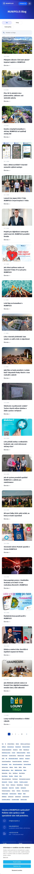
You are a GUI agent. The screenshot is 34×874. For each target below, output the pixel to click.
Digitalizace (26, 749)
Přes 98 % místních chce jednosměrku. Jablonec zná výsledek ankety (13, 95)
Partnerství (4, 782)
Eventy (28, 752)
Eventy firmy (4, 755)
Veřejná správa (13, 793)
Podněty (16, 782)
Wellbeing (4, 796)
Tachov (13, 790)
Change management (6, 749)
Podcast (10, 782)
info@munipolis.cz (14, 821)
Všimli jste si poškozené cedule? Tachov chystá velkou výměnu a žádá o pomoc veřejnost (15, 408)
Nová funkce (22, 773)
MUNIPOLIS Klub (18, 770)
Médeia (11, 767)
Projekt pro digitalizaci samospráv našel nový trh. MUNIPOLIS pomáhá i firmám (17, 234)
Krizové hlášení (27, 764)
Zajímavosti (10, 796)
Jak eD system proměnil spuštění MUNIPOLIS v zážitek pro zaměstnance (15, 480)
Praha (3, 784)
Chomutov (15, 749)
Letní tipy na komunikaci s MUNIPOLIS (13, 304)
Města (24, 767)
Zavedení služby (15, 799)
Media (15, 767)
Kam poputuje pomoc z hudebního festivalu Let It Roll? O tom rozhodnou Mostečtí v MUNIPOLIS (16, 582)
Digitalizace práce (6, 752)
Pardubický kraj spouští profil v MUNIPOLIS (15, 617)
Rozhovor (26, 784)
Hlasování (28, 755)
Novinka (11, 776)
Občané (16, 776)
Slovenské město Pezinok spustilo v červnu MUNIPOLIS (17, 548)
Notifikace (15, 773)
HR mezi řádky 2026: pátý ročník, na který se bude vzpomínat (16, 514)
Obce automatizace (6, 779)
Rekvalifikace (20, 784)
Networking (4, 773)
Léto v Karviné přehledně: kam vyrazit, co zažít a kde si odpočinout (17, 338)
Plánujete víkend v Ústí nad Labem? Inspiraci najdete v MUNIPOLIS (16, 61)
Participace (15, 779)
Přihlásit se (23, 3)
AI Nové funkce (11, 743)
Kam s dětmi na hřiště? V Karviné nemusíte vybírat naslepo (15, 166)
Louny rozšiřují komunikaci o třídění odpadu (16, 720)
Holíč (3, 758)
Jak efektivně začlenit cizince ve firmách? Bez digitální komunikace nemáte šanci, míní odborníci (16, 685)
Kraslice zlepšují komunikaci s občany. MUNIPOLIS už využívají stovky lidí (15, 131)
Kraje (10, 764)
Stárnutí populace (6, 790)
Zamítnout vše (17, 866)
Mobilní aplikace (5, 770)
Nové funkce (5, 776)
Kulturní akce (5, 767)
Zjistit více (5, 857)
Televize (18, 790)
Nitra (10, 773)
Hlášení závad (21, 755)
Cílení (20, 749)
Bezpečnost (18, 746)
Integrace (27, 758)
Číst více (6, 65)
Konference (25, 761)
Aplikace (4, 746)
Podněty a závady (23, 782)
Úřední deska (5, 793)
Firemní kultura (12, 755)
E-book (13, 752)
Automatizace (10, 746)
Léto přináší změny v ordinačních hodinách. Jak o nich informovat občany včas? (15, 444)
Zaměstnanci (18, 796)
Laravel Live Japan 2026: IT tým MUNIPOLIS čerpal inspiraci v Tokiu (16, 199)
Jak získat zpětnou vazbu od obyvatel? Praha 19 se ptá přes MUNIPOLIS (15, 269)
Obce (20, 776)
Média (20, 767)
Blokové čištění (26, 746)
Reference (13, 784)
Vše (7, 22)
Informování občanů (13, 758)
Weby (24, 793)
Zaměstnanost (25, 796)
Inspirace (21, 758)
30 (21, 734)
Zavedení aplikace (6, 799)
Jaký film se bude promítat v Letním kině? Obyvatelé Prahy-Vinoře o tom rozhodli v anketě (17, 372)
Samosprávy (8, 27)
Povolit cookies (17, 862)
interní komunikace (6, 761)
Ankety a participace (25, 743)
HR (6, 758)
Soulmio (17, 787)
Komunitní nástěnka (17, 761)
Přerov (7, 784)
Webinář (20, 793)
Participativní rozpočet (24, 779)
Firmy (17, 22)
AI (5, 743)
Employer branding (21, 752)
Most (12, 770)
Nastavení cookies (17, 870)
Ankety (17, 743)
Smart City (11, 787)
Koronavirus (4, 764)
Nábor (25, 770)
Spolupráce (23, 787)
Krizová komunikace (17, 764)
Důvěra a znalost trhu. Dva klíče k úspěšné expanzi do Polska (16, 650)
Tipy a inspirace (25, 790)
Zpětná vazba (24, 799)
